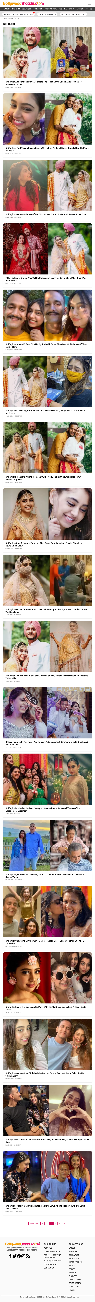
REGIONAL (63, 9)
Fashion (72, 1273)
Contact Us (49, 1268)
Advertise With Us (52, 1252)
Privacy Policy (51, 1264)
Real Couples (75, 1280)
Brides (72, 1269)
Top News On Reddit (47, 14)
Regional (73, 1265)
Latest (72, 1248)
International (75, 1262)
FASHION (80, 9)
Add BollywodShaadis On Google (18, 14)
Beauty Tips (74, 1287)
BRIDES (71, 9)
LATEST (7, 9)
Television (74, 1259)
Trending (73, 1252)
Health (72, 1290)
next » (62, 1224)
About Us (48, 1248)
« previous (34, 1224)
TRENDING (16, 9)
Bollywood (74, 1255)
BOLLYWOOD (26, 9)
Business (73, 1276)
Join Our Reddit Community (73, 14)
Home (5, 18)
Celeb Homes (75, 1283)
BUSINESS (89, 9)
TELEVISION (38, 9)
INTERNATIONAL (51, 9)
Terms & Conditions (53, 1261)
